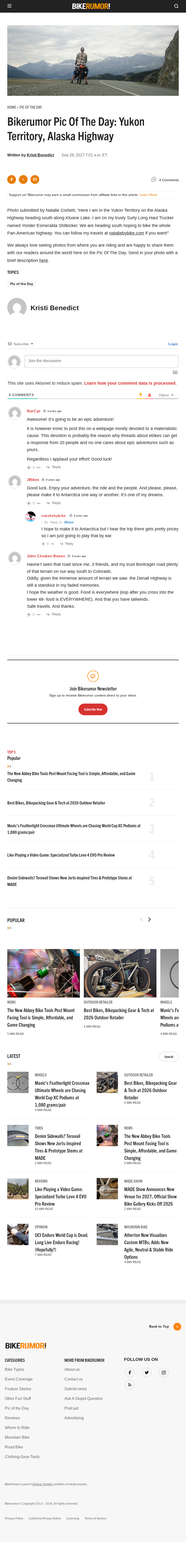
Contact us (73, 1379)
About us (72, 1369)
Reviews (41, 1180)
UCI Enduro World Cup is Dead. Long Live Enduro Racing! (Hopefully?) (61, 1242)
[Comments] (155, 180)
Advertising (74, 1418)
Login (172, 344)
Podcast (71, 1408)
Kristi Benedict (40, 155)
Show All (168, 1056)
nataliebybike (53, 516)
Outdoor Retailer (98, 1001)
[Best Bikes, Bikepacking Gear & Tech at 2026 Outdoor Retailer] (120, 973)
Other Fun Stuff (18, 1398)
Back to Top (159, 1326)
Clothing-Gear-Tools (22, 1457)
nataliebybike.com (126, 233)
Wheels (166, 1001)
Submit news (75, 1389)
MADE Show (133, 1180)
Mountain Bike (135, 1226)
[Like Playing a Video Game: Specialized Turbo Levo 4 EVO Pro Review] (18, 1188)
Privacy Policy (14, 1518)
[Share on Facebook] (11, 179)
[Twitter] (146, 1371)
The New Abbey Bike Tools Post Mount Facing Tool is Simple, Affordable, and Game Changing (41, 1017)
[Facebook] (129, 1371)
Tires (39, 1127)
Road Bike (14, 1447)
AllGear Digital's (42, 1484)
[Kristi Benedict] (17, 310)
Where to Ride (17, 1428)
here (43, 260)
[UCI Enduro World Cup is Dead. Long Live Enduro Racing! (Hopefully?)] (18, 1234)
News (11, 1001)
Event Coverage (19, 1379)
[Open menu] (9, 6)
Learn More (148, 195)
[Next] (149, 919)
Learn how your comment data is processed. (130, 383)
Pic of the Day (21, 284)
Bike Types (14, 1369)
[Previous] (142, 919)
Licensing (72, 1518)
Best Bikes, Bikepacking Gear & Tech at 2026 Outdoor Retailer (56, 802)
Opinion (41, 1226)
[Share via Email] (35, 179)
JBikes (69, 522)
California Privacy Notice (45, 1518)
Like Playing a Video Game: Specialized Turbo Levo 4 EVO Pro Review (61, 855)
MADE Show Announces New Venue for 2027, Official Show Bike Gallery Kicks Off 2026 (150, 1196)
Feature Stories (18, 1389)
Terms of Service (95, 1518)
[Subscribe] (129, 1383)
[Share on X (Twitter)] (23, 179)
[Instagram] (163, 1371)
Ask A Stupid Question (83, 1398)
